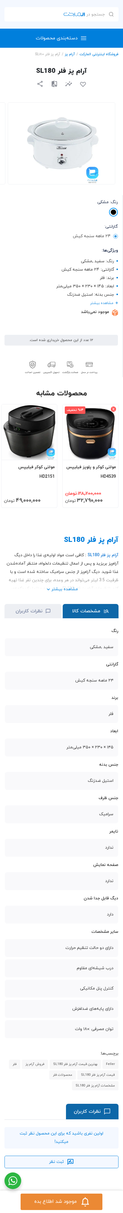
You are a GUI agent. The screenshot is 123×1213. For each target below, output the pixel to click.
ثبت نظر (56, 1162)
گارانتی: (111, 226)
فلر (15, 1064)
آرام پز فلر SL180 (103, 555)
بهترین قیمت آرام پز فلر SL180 (75, 1064)
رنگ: (107, 202)
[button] (68, 83)
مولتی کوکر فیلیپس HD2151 (36, 472)
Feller (110, 1064)
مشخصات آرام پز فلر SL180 (95, 1085)
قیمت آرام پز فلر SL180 (98, 1074)
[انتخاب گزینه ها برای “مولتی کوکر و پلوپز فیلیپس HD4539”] (108, 453)
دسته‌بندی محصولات (57, 38)
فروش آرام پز (34, 1064)
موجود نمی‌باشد (95, 312)
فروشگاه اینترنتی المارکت (99, 54)
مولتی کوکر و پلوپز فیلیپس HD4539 (91, 472)
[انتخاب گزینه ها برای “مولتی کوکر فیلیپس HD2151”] (47, 453)
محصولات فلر (62, 1074)
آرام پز (70, 54)
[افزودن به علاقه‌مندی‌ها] (83, 84)
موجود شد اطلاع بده (55, 1201)
